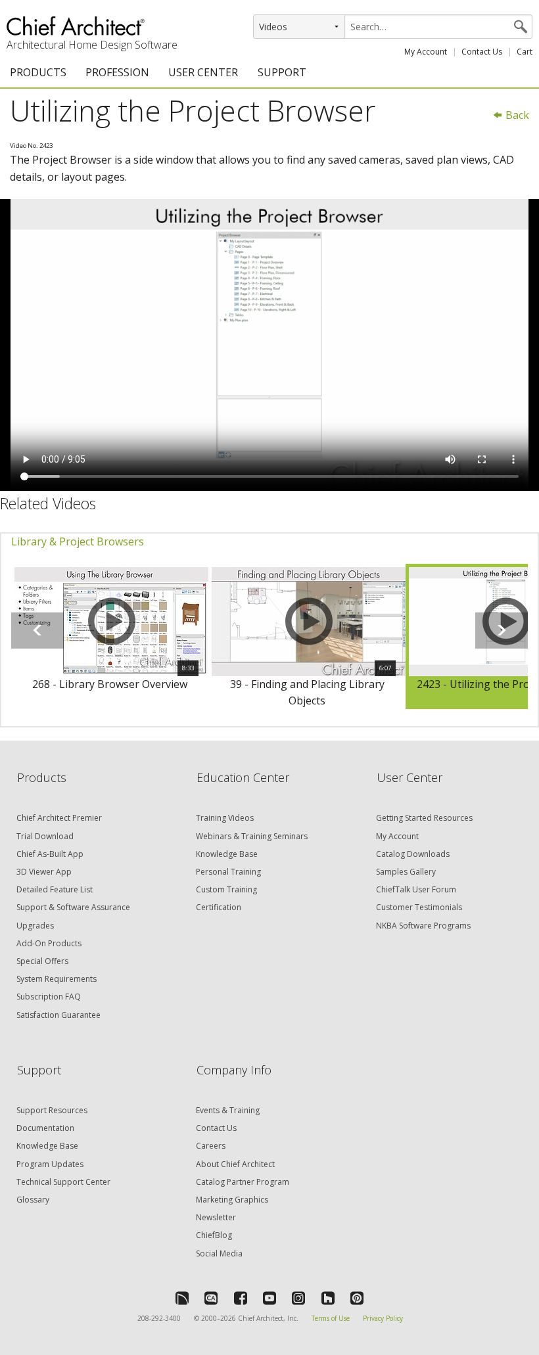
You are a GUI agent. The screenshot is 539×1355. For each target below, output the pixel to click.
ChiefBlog (214, 1235)
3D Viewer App (44, 871)
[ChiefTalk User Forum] (182, 1297)
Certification (218, 907)
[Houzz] (328, 1297)
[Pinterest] (356, 1297)
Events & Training (228, 1110)
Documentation (45, 1128)
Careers (210, 1145)
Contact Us (481, 51)
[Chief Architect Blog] (211, 1297)
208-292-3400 (159, 1318)
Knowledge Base (227, 854)
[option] (109, 637)
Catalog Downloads (413, 854)
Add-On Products (49, 943)
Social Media (219, 1253)
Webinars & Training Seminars (252, 836)
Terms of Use (331, 1318)
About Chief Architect (235, 1164)
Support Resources (51, 1110)
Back (516, 115)
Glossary (32, 1199)
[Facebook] (240, 1297)
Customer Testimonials (419, 907)
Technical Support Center (63, 1181)
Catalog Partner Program (242, 1181)
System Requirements (56, 978)
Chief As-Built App (49, 854)
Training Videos (225, 817)
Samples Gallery (406, 871)
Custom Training (226, 889)
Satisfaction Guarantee (58, 1015)
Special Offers (42, 961)
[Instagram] (298, 1297)
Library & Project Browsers (77, 541)
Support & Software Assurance (73, 907)
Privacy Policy (383, 1318)
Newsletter (216, 1217)
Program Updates (49, 1164)
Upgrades (35, 925)
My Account (425, 51)
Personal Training (228, 871)
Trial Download (45, 836)
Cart (524, 51)
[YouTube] (269, 1297)
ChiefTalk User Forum (416, 889)
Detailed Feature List (54, 889)
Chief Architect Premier (59, 817)
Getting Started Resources (424, 817)
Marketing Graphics (232, 1199)
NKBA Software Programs (423, 925)
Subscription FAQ (48, 996)
